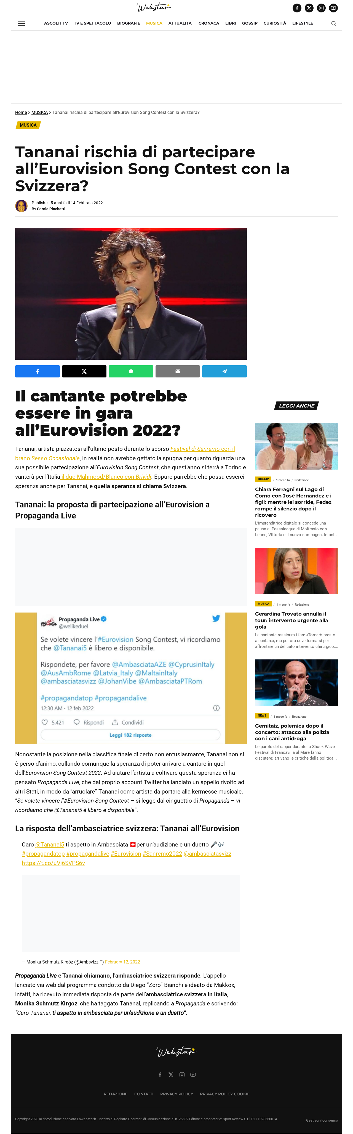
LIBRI (230, 23)
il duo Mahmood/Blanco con (105, 476)
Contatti (143, 1094)
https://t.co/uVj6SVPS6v (53, 863)
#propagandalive (87, 853)
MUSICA (154, 23)
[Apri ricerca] (334, 23)
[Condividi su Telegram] (224, 371)
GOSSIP (250, 23)
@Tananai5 (49, 844)
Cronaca (209, 23)
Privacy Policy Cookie (225, 1094)
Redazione (115, 1094)
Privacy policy (176, 1094)
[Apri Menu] (21, 23)
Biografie (128, 23)
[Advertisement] (176, 69)
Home (21, 112)
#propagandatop (43, 853)
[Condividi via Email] (178, 371)
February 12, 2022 (122, 962)
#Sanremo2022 (162, 853)
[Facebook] (297, 8)
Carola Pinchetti (51, 209)
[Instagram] (321, 8)
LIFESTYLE (302, 23)
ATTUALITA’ (180, 23)
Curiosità (275, 23)
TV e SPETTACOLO (92, 23)
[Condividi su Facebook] (37, 371)
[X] (309, 8)
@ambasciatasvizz (207, 853)
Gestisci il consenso (322, 1121)
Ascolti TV (56, 23)
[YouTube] (333, 8)
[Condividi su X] (84, 371)
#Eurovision (126, 853)
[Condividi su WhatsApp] (131, 371)
